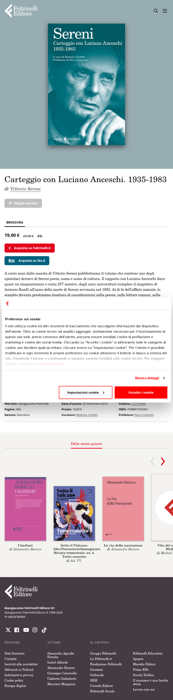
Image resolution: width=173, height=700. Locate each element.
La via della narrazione (123, 545)
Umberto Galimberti (61, 678)
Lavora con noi (144, 689)
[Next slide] (163, 461)
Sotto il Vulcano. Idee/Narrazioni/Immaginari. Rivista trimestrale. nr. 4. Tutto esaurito (77, 551)
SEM (93, 680)
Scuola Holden (143, 675)
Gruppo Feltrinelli (103, 653)
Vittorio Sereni (25, 188)
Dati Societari (14, 653)
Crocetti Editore (101, 685)
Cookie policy (14, 680)
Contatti (10, 658)
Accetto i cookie (141, 392)
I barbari (25, 545)
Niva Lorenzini (144, 415)
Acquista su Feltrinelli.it (32, 248)
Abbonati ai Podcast (19, 669)
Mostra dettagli (147, 378)
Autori (54, 642)
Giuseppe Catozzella (62, 673)
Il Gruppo (99, 642)
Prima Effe (141, 669)
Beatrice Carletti (87, 415)
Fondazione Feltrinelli (106, 664)
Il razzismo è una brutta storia (150, 682)
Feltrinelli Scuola (102, 691)
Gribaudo (97, 675)
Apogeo (138, 658)
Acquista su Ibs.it (31, 260)
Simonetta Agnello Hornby (60, 655)
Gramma (96, 669)
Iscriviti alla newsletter (21, 664)
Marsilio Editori (144, 664)
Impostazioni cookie (83, 392)
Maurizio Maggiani (61, 684)
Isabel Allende (57, 662)
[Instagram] (43, 630)
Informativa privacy (19, 675)
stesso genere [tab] (86, 443)
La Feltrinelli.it (101, 658)
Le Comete (138, 404)
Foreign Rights (15, 685)
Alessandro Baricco (61, 667)
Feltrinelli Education (148, 653)
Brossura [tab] (14, 222)
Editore (12, 642)
